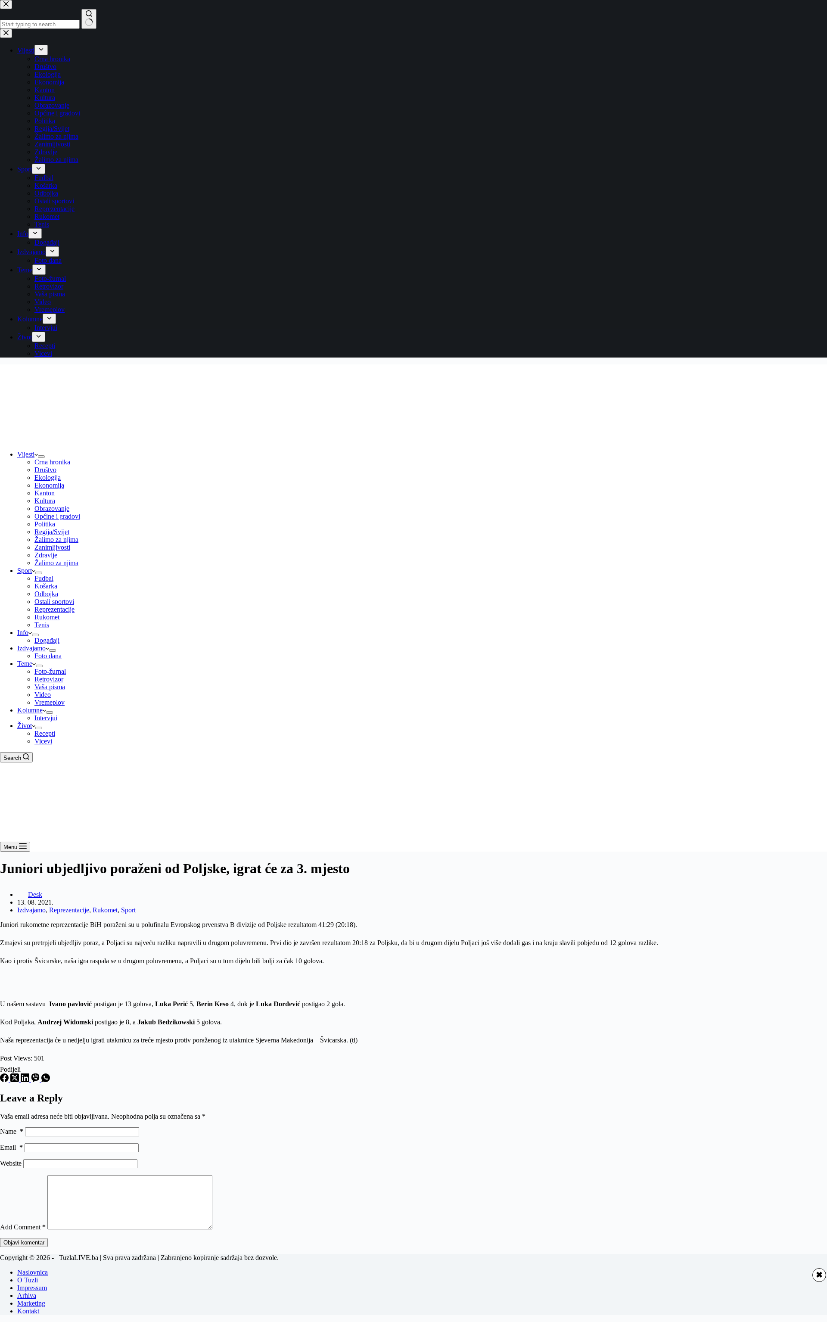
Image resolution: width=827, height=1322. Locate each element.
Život (24, 725)
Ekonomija (49, 485)
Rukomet (46, 617)
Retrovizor (48, 679)
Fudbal (43, 578)
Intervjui (45, 718)
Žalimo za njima (56, 539)
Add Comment (23, 1227)
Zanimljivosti (52, 547)
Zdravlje (45, 555)
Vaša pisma (49, 687)
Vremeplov (49, 702)
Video (42, 694)
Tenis (41, 624)
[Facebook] (5, 1079)
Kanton (44, 493)
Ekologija (47, 477)
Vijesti (25, 454)
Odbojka (46, 593)
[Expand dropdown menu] (41, 456)
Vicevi (43, 741)
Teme (24, 663)
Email (11, 1147)
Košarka (45, 586)
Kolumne (30, 710)
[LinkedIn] (26, 1079)
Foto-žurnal (50, 671)
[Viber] (36, 1079)
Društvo (45, 469)
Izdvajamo (31, 648)
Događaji (46, 640)
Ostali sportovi (54, 601)
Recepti (44, 733)
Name (11, 1131)
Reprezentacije (54, 609)
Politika (44, 524)
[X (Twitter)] (15, 1079)
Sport (24, 570)
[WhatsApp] (45, 1079)
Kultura (44, 500)
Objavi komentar (23, 1242)
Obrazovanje (51, 508)
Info (22, 632)
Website (11, 1163)
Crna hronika (52, 462)
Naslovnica (32, 1272)
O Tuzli (27, 1280)
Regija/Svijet (51, 531)
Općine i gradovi (57, 516)
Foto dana (48, 655)
